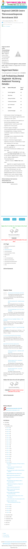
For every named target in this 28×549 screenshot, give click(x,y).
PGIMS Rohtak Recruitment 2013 (13, 487)
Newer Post (6, 219)
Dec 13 (8, 448)
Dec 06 (8, 462)
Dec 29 (8, 429)
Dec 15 (8, 444)
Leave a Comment (6, 26)
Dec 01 (8, 512)
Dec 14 (8, 446)
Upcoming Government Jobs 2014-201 (13, 408)
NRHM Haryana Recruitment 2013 (13, 475)
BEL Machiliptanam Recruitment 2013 (14, 473)
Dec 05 (8, 504)
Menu (3, 7)
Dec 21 (8, 435)
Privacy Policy (6, 535)
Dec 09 (8, 456)
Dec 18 (8, 439)
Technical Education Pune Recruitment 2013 (16, 498)
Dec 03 (8, 508)
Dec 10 (8, 454)
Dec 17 (8, 441)
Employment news (8, 249)
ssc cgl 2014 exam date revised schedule (12, 335)
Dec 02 (8, 510)
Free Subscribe (6, 536)
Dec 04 (8, 506)
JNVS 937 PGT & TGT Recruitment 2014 (11, 343)
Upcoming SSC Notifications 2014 (13, 410)
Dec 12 (8, 450)
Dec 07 (8, 460)
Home (14, 219)
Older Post (22, 219)
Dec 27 (8, 431)
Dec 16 (8, 443)
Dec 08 (8, 458)
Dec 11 (8, 452)
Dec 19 (8, 437)
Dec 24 (8, 433)
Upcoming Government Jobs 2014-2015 (16, 292)
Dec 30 (8, 427)
